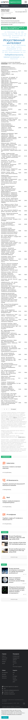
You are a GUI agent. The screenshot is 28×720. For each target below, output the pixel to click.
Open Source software (7, 50)
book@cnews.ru (21, 437)
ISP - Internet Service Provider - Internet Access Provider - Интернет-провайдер (9, 219)
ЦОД (22, 32)
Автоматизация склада (17, 35)
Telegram (15, 679)
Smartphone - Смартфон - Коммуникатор (7, 109)
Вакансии (4, 676)
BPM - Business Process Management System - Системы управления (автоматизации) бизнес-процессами (9, 306)
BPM (19, 32)
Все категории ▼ (21, 11)
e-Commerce (18, 47)
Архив (3, 663)
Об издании (5, 672)
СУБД (16, 34)
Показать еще (14, 557)
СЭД (23, 57)
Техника (15, 663)
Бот (11, 45)
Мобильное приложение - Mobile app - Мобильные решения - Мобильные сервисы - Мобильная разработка (9, 342)
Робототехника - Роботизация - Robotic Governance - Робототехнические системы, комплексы (8, 378)
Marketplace (11, 34)
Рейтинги (4, 659)
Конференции (16, 656)
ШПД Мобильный (17, 50)
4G (3, 52)
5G (21, 57)
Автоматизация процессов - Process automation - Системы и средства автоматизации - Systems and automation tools (9, 120)
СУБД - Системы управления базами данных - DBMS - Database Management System (9, 311)
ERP (5, 32)
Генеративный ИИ (11, 49)
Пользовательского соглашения (14, 714)
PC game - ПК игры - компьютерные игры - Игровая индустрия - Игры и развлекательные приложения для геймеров (9, 200)
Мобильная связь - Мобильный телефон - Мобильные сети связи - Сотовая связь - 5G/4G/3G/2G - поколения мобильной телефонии (9, 145)
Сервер (13, 47)
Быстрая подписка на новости (11, 686)
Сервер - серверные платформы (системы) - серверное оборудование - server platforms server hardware (8, 114)
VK (13, 674)
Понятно (5, 717)
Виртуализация (6, 45)
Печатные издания (17, 666)
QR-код (8, 47)
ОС (10, 37)
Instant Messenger (7, 35)
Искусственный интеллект (14, 41)
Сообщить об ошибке (9, 692)
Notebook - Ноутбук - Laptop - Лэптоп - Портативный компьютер (9, 172)
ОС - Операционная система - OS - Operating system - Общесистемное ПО (9, 150)
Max (14, 672)
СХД (24, 35)
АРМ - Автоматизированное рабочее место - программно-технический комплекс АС (8, 354)
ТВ (13, 664)
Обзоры (4, 661)
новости (15, 417)
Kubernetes (4, 34)
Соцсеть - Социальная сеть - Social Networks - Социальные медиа (9, 315)
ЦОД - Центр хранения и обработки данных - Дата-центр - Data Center (9, 210)
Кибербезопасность (14, 54)
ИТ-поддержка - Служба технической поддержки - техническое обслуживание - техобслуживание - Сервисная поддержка (8, 389)
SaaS (14, 45)
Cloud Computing (21, 45)
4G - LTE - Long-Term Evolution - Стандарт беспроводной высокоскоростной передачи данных (8, 224)
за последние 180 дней (13, 28)
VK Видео (15, 676)
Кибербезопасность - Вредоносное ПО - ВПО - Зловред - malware (9, 169)
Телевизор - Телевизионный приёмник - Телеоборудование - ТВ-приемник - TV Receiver (9, 383)
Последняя (13, 409)
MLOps (24, 50)
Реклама (4, 674)
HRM (25, 34)
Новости (4, 656)
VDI (17, 49)
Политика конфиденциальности (11, 690)
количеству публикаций (14, 62)
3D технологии (15, 37)
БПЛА (6, 52)
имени (9, 63)
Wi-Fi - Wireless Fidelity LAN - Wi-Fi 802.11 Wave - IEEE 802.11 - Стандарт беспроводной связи (9, 236)
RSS (5, 688)
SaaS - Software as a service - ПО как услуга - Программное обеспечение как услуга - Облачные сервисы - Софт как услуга (9, 206)
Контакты (4, 678)
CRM (22, 34)
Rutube (14, 678)
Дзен (14, 681)
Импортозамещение (14, 52)
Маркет (14, 661)
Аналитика (4, 658)
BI (16, 32)
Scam (20, 49)
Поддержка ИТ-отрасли (15, 2)
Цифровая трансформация (11, 57)
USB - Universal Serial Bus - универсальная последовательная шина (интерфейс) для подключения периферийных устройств (9, 366)
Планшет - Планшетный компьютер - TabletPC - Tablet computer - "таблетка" (9, 215)
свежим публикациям (17, 63)
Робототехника (11, 32)
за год (17, 28)
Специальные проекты (16, 658)
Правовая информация (9, 694)
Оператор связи (14, 58)
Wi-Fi (24, 52)
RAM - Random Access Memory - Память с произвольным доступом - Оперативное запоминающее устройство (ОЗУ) (9, 402)
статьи (7, 419)
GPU (21, 52)
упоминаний (4, 63)
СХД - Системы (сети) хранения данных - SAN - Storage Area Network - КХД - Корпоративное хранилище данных (8, 372)
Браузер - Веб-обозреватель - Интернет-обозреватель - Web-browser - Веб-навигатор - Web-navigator (8, 359)
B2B (19, 34)
